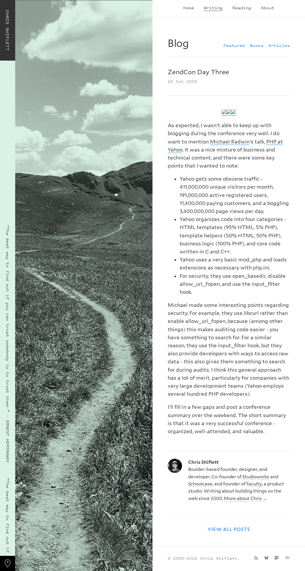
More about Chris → (245, 498)
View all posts (229, 529)
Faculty (254, 484)
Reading (241, 7)
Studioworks (255, 476)
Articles (279, 45)
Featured (234, 45)
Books (256, 45)
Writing (213, 7)
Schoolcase (200, 484)
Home (188, 7)
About (267, 7)
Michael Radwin (230, 142)
